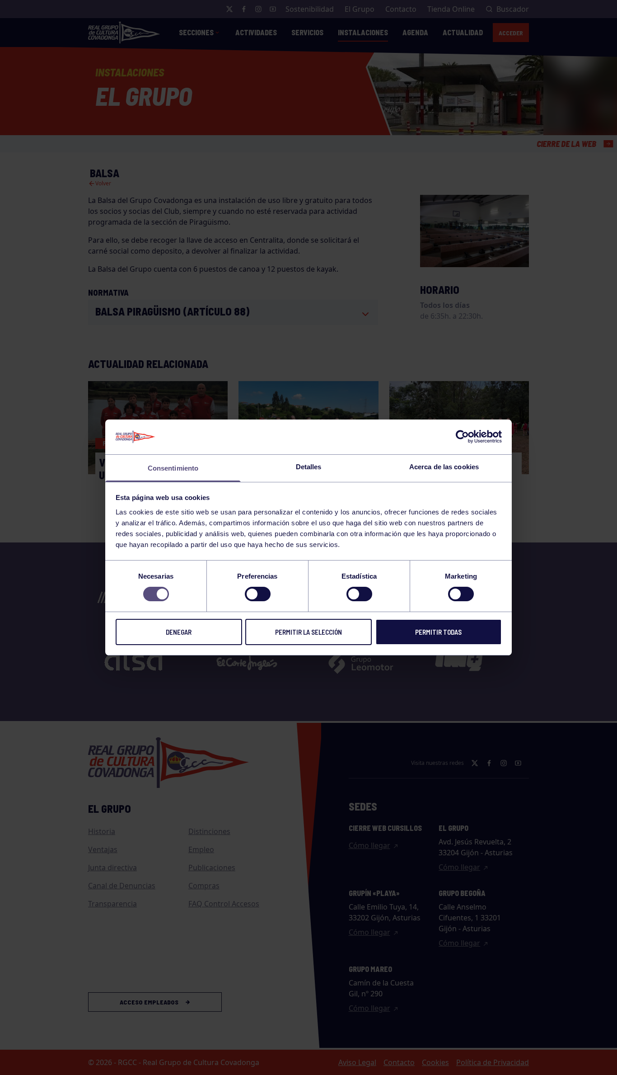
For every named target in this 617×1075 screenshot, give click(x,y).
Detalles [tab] (309, 467)
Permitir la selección (308, 632)
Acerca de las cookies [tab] (444, 467)
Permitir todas (438, 632)
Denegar (179, 632)
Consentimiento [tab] (173, 468)
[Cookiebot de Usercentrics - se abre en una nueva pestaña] (462, 436)
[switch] (258, 594)
